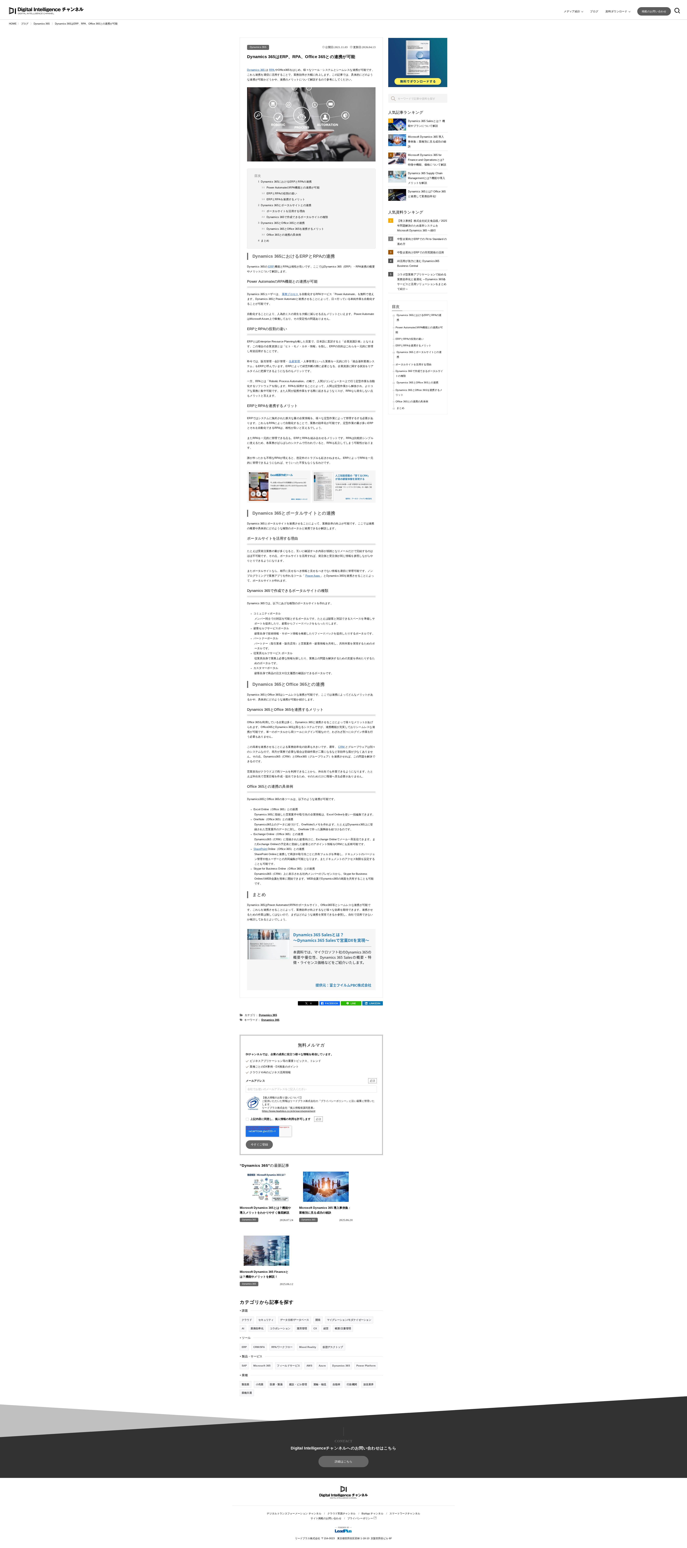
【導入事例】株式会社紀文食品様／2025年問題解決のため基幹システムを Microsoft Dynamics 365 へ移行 (422, 225)
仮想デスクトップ (333, 1347)
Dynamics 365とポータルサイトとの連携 (286, 205)
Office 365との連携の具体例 (284, 234)
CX (315, 1328)
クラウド (247, 1319)
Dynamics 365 (258, 47)
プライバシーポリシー (360, 1518)
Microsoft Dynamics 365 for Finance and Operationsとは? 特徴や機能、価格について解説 (427, 159)
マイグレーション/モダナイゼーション (349, 1319)
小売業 (260, 1384)
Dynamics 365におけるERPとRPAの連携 (286, 181)
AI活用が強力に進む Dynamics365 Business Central (418, 263)
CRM (341, 746)
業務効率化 (257, 1328)
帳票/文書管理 (343, 1328)
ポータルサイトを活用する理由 (286, 211)
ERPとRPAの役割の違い (282, 193)
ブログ (594, 11)
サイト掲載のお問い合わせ (326, 1518)
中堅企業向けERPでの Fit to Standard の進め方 (422, 241)
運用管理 (302, 1328)
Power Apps (313, 575)
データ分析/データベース (294, 1319)
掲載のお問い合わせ (654, 11)
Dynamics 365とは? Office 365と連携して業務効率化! (427, 194)
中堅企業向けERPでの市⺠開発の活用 (420, 252)
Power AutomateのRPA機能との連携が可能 (293, 187)
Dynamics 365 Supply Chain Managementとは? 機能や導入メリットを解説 (426, 178)
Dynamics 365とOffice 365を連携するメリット (295, 228)
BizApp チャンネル (372, 1513)
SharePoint (261, 848)
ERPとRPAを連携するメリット (286, 199)
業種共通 (247, 1392)
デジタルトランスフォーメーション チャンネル (294, 1513)
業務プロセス (290, 294)
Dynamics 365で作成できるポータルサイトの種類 (297, 217)
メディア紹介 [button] (572, 11)
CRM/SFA (259, 1347)
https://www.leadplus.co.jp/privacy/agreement (288, 1111)
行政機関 (352, 1384)
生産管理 (295, 361)
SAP (244, 1365)
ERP (271, 266)
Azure (322, 1365)
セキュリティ (266, 1319)
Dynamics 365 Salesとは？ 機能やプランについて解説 (426, 123)
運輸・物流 (319, 1384)
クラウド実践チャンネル (341, 1513)
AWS (309, 1365)
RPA (272, 69)
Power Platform (366, 1365)
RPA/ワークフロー (282, 1347)
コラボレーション (280, 1328)
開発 (318, 1319)
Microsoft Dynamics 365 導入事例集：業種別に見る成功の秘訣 (427, 141)
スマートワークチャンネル (404, 1513)
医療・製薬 (276, 1384)
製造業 (245, 1384)
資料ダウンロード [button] (616, 11)
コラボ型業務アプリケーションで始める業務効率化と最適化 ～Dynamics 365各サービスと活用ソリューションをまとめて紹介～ (421, 281)
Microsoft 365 (262, 1365)
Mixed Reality (307, 1347)
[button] (677, 11)
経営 (326, 1328)
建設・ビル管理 (298, 1384)
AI (243, 1328)
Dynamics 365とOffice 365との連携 (283, 222)
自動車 (336, 1384)
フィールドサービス (288, 1365)
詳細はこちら (343, 1461)
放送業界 (368, 1384)
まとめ (265, 240)
